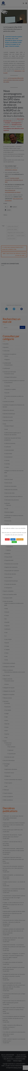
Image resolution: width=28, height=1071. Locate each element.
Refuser (7, 539)
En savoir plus (20, 539)
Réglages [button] (13, 539)
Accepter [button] (14, 542)
